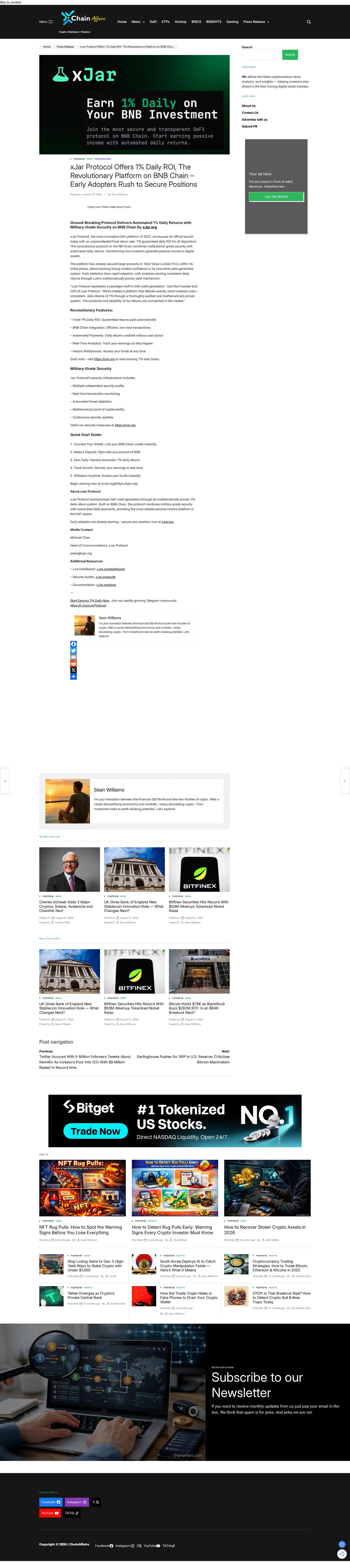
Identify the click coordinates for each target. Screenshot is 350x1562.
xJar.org (167, 522)
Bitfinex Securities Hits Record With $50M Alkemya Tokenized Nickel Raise (198, 906)
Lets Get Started (276, 196)
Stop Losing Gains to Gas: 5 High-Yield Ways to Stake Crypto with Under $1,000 (96, 1265)
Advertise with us (254, 119)
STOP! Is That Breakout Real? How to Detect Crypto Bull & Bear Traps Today (282, 1297)
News (136, 22)
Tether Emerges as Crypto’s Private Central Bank (91, 1295)
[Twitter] (134, 650)
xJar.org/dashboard (111, 569)
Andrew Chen (62, 922)
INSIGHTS (213, 22)
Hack (243, 1221)
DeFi (153, 22)
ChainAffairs (180, 1240)
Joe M (112, 1276)
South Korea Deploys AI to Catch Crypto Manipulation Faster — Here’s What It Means (188, 1265)
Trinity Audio (108, 207)
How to (152, 1221)
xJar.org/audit (105, 577)
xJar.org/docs (106, 585)
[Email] (134, 657)
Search (247, 47)
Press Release (254, 22)
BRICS (196, 22)
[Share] (134, 676)
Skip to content (10, 2)
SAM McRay (272, 1240)
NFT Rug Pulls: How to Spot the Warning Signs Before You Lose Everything (80, 1229)
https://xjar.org (104, 359)
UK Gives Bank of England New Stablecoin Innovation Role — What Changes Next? (133, 906)
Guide (58, 1221)
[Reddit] (134, 663)
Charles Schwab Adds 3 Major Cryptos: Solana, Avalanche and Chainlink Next (66, 906)
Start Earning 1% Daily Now (89, 601)
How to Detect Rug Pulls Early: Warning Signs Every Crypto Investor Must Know (172, 1229)
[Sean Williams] (67, 801)
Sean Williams (119, 194)
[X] (134, 670)
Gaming (232, 22)
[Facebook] (134, 644)
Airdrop (181, 22)
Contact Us (250, 113)
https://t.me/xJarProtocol (88, 605)
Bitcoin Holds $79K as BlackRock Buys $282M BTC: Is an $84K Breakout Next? (197, 1008)
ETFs (166, 22)
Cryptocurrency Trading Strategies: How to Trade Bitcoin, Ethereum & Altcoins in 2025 (280, 1265)
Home (122, 22)
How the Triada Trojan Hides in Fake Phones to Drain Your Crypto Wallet (189, 1297)
